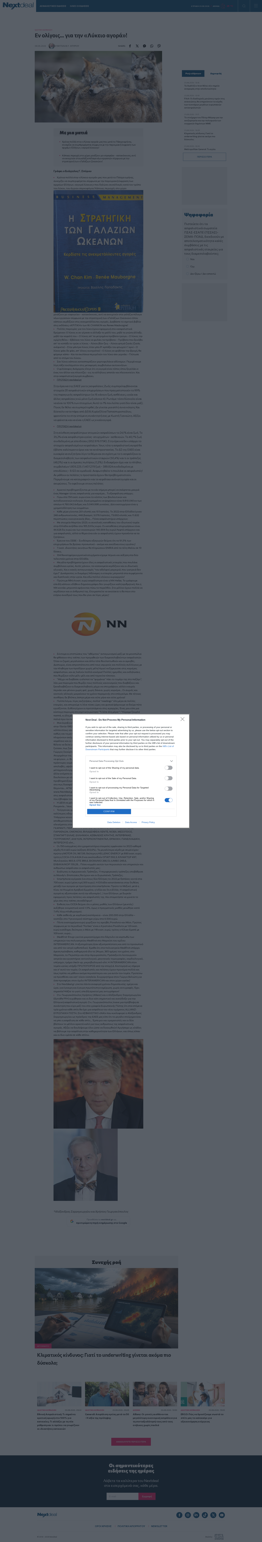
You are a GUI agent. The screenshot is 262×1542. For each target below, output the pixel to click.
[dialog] (131, 771)
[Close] (183, 720)
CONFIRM (109, 811)
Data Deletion (113, 822)
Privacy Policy (148, 822)
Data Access (131, 822)
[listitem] (131, 761)
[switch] (169, 768)
